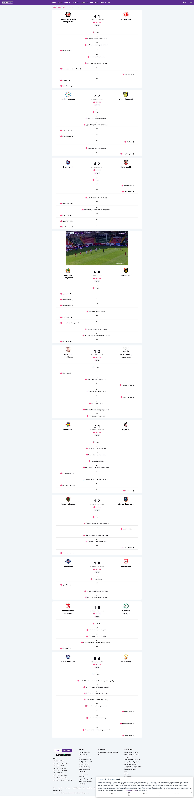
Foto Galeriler (128, 776)
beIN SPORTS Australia (59, 768)
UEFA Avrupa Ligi (84, 764)
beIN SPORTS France (58, 765)
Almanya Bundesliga (84, 769)
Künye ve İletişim (87, 788)
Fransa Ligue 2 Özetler (130, 769)
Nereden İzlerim (57, 790)
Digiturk (55, 758)
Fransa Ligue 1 (83, 771)
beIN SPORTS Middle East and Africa (63, 780)
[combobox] (60, 7)
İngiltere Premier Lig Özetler (132, 759)
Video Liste (127, 774)
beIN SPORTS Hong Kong (60, 770)
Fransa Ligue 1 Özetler (130, 764)
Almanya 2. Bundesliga (85, 781)
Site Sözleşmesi (76, 788)
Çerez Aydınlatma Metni (131, 790)
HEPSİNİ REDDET (145, 794)
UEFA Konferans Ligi (84, 767)
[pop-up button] (123, 263)
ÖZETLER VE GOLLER (64, 2)
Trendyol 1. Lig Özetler (130, 757)
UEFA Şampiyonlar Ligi (85, 762)
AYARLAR (176, 794)
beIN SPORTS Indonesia (59, 778)
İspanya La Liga (83, 774)
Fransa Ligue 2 (83, 784)
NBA (99, 754)
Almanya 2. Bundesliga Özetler (132, 767)
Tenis (125, 771)
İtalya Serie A (82, 776)
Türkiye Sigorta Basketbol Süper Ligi (108, 752)
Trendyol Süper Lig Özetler (131, 754)
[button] (7, 2)
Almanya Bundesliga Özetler (132, 762)
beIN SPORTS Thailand (59, 773)
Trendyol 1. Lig (83, 754)
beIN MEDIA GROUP (58, 761)
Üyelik (54, 788)
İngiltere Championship (85, 779)
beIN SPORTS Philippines (60, 775)
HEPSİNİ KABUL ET (113, 794)
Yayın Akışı (61, 788)
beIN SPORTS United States (60, 763)
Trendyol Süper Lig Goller (131, 752)
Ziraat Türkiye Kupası (85, 757)
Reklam (68, 788)
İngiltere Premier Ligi (85, 759)
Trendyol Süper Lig (84, 752)
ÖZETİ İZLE (98, 22)
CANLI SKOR (94, 2)
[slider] (97, 260)
